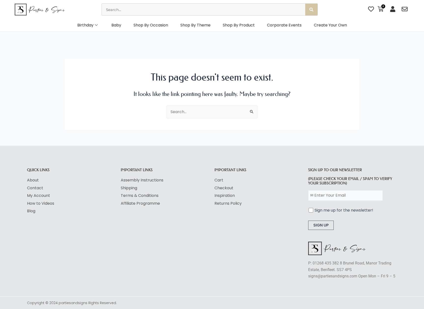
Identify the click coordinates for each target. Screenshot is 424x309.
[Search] (311, 9)
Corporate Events (284, 25)
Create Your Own (330, 25)
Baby (116, 25)
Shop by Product (239, 25)
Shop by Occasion (150, 25)
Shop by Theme (195, 25)
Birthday (85, 25)
